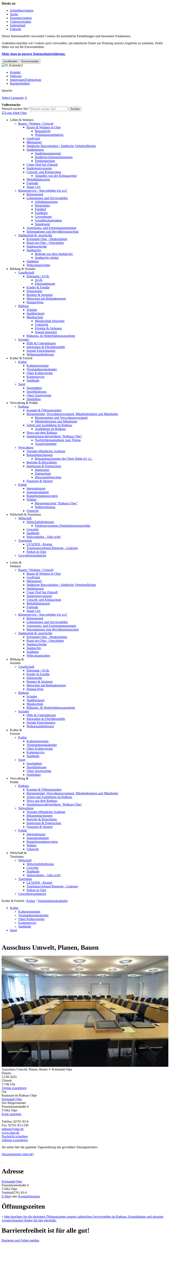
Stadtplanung (35, 149)
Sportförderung (36, 391)
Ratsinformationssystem (42, 496)
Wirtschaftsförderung (40, 522)
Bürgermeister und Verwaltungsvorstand (61, 417)
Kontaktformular (29, 1196)
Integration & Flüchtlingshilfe (46, 347)
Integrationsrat (36, 488)
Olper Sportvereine (39, 395)
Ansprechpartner (46, 443)
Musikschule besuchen (49, 321)
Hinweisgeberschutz (48, 477)
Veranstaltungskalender (42, 369)
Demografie (34, 291)
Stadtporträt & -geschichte (35, 235)
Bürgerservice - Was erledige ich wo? (42, 190)
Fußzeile (15, 29)
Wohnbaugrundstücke (49, 134)
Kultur (22, 362)
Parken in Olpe (36, 551)
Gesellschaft (26, 272)
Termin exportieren (14, 1088)
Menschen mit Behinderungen (46, 298)
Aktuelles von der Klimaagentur (56, 175)
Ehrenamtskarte (45, 283)
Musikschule (35, 317)
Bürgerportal (35, 194)
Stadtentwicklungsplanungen (54, 157)
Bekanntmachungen (40, 455)
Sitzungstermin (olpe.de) (18, 1154)
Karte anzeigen (11, 1114)
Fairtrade (32, 183)
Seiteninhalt (17, 25)
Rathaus (23, 406)
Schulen (32, 309)
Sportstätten (34, 388)
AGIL (39, 280)
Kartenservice (36, 376)
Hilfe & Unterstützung (41, 343)
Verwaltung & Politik (24, 403)
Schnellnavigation (21, 10)
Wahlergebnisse (45, 507)
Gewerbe (33, 529)
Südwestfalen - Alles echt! (44, 537)
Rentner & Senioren (40, 295)
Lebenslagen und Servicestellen (47, 198)
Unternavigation (20, 21)
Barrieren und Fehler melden (20, 1240)
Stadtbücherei (35, 313)
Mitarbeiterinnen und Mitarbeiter (56, 421)
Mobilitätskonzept (38, 179)
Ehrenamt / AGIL (38, 276)
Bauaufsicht (42, 131)
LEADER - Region (39, 544)
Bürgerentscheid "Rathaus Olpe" (56, 503)
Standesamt (42, 224)
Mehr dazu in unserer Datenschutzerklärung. (34, 54)
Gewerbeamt (43, 216)
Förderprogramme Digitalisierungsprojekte (62, 525)
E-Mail (6, 1196)
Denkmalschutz (45, 161)
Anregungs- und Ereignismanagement (51, 228)
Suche (14, 14)
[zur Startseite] (14, 113)
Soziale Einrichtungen (41, 350)
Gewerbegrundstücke (32, 555)
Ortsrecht (33, 510)
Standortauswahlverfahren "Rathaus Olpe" (54, 436)
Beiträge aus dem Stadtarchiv (54, 254)
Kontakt (15, 72)
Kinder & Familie (38, 287)
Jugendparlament (38, 492)
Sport (21, 384)
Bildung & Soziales (22, 269)
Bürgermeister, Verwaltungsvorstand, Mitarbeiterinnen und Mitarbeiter (72, 414)
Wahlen (31, 499)
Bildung (23, 306)
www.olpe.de (10, 1132)
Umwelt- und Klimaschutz (44, 172)
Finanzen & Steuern (40, 481)
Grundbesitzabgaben (48, 220)
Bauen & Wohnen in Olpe (44, 127)
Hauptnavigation (21, 18)
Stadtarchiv (34, 250)
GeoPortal (33, 138)
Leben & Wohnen (21, 120)
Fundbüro (41, 213)
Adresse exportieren (15, 1140)
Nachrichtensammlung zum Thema (58, 440)
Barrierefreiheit (20, 83)
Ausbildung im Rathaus (50, 429)
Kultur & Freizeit (21, 358)
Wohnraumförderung (40, 354)
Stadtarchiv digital (46, 257)
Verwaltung (25, 447)
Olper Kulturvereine (40, 373)
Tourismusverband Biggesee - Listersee (52, 548)
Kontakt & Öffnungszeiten (44, 410)
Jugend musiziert (46, 332)
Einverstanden (30, 61)
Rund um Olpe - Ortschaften (45, 242)
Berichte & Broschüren (42, 462)
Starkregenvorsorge (39, 168)
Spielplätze (34, 399)
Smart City (34, 187)
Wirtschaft (25, 518)
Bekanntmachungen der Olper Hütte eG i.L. (63, 458)
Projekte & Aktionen (48, 328)
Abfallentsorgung (46, 202)
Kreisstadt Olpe (12, 1099)
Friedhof (40, 209)
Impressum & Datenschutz (44, 466)
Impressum (42, 470)
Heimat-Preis (35, 302)
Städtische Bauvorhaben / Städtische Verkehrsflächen (61, 146)
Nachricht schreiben (15, 1136)
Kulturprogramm (38, 365)
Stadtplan (33, 261)
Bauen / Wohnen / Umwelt (35, 123)
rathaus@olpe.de (13, 1129)
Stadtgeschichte (37, 246)
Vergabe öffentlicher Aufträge (46, 451)
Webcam (15, 76)
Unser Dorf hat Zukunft (42, 164)
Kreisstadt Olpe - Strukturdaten (47, 239)
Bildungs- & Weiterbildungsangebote (51, 336)
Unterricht (41, 324)
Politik (22, 484)
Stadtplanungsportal (48, 153)
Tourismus (25, 540)
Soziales (23, 339)
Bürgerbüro (42, 205)
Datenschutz (43, 473)
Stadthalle (33, 380)
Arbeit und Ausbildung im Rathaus (49, 425)
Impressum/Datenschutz (25, 79)
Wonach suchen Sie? (15, 108)
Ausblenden (10, 61)
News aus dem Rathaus (42, 432)
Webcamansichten (38, 265)
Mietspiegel (34, 142)
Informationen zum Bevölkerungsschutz (53, 231)
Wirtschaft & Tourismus (25, 514)
